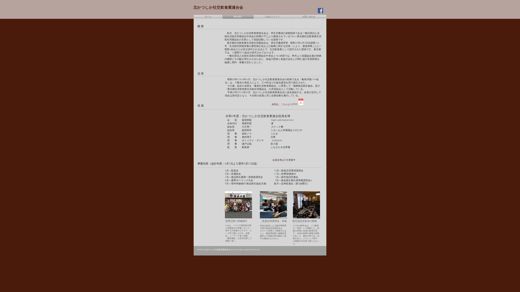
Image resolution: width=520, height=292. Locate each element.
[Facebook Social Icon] (320, 10)
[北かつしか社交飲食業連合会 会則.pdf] (301, 102)
